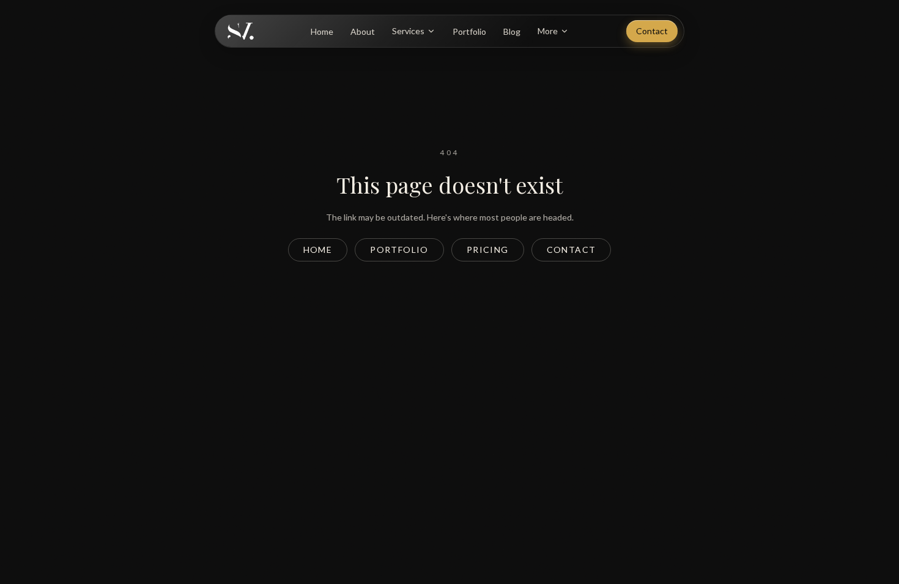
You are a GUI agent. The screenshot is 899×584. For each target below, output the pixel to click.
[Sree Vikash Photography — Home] (241, 31)
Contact (652, 31)
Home (322, 31)
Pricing (488, 249)
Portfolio (469, 31)
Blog (511, 31)
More (548, 31)
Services (408, 31)
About (362, 31)
